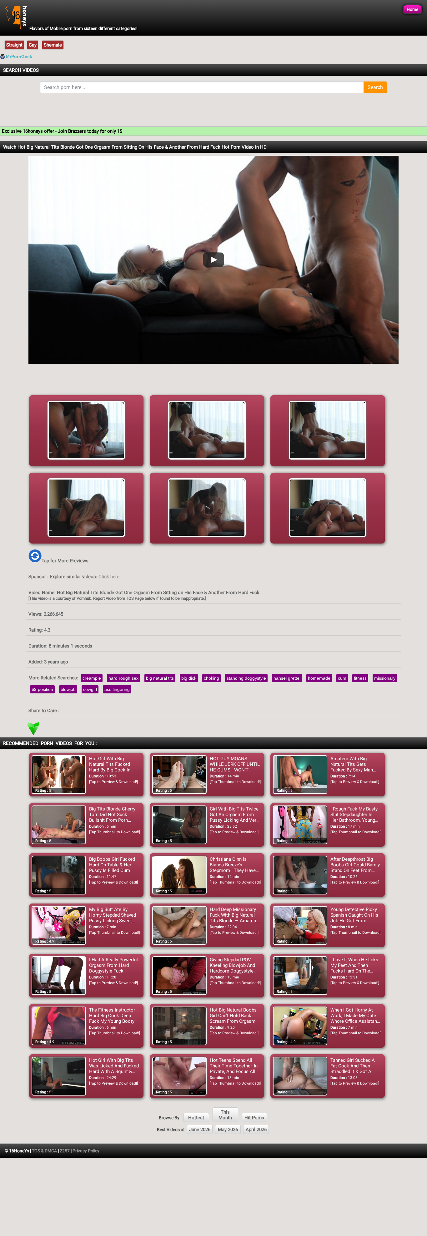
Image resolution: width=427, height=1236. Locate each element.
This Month (225, 1114)
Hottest (196, 1117)
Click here (108, 576)
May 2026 (228, 1129)
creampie (92, 678)
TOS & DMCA (44, 1150)
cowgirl (90, 689)
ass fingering (117, 689)
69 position (42, 689)
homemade (319, 678)
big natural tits (160, 678)
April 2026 (256, 1129)
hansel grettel (287, 678)
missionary (384, 678)
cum (342, 678)
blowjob (68, 689)
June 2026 (199, 1129)
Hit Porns (254, 1117)
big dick (188, 678)
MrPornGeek (19, 56)
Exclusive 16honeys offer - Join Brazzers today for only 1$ (62, 131)
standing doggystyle (246, 678)
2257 (65, 1150)
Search (375, 87)
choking (211, 678)
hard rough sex (123, 678)
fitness (360, 678)
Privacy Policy (86, 1150)
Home (412, 9)
